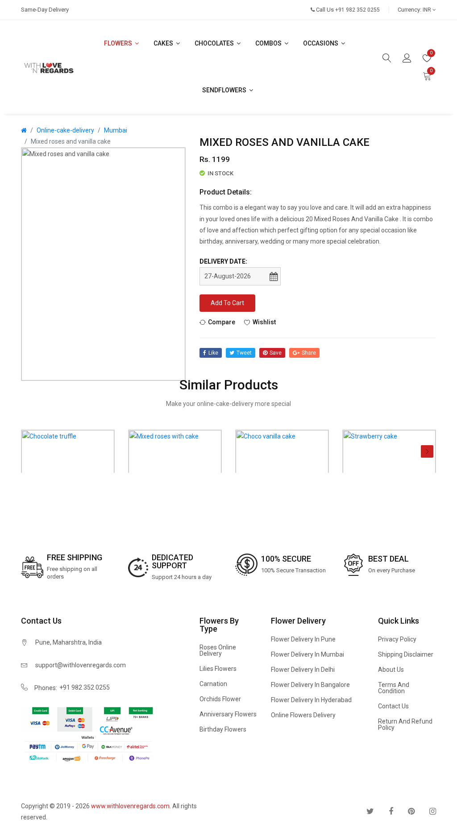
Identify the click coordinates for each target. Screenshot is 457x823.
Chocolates (215, 43)
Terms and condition (393, 688)
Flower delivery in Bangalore (310, 685)
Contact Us (393, 706)
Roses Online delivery (217, 650)
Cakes (164, 43)
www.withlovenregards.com (130, 806)
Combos (269, 43)
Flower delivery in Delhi (303, 669)
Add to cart (227, 302)
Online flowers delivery (303, 715)
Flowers (118, 43)
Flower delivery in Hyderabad (311, 700)
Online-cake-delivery (65, 130)
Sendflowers (225, 90)
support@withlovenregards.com (80, 665)
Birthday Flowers (222, 729)
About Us (391, 669)
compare (221, 322)
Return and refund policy (405, 724)
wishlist (264, 322)
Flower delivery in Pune (303, 639)
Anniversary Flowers (228, 714)
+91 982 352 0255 (84, 687)
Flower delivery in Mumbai (307, 654)
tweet (244, 353)
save (276, 353)
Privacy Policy (397, 639)
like (213, 353)
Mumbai (115, 130)
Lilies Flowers (218, 669)
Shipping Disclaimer (405, 654)
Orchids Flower (220, 699)
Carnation (213, 684)
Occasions (321, 43)
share (309, 353)
